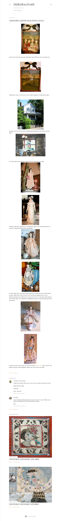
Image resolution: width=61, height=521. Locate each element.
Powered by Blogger (31, 516)
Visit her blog (38, 365)
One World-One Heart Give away (24, 459)
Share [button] (10, 373)
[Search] (51, 4)
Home (15, 10)
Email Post (15, 373)
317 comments (16, 507)
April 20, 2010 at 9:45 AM (19, 393)
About (20, 10)
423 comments (16, 462)
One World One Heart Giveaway (24, 504)
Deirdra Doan (24, 4)
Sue (15, 397)
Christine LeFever (18, 381)
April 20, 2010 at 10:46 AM (19, 406)
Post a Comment (13, 409)
